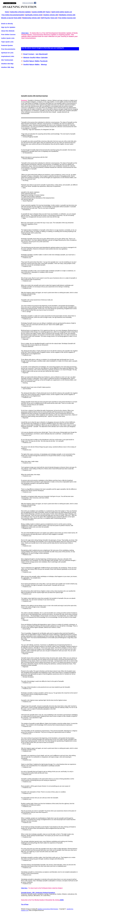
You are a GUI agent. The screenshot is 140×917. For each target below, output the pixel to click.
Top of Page (24, 904)
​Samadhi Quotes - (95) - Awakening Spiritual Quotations (38, 892)
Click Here (24, 888)
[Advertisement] (7, 121)
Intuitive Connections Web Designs (48, 909)
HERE (62, 900)
